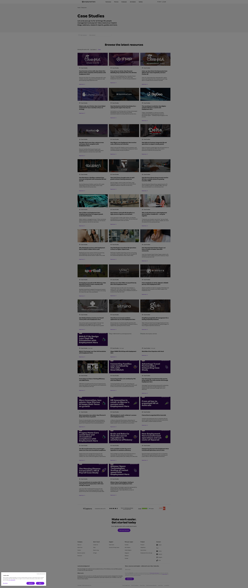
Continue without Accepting (41, 573)
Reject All (30, 583)
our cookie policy (12, 580)
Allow (40, 583)
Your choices (5, 583)
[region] (23, 579)
